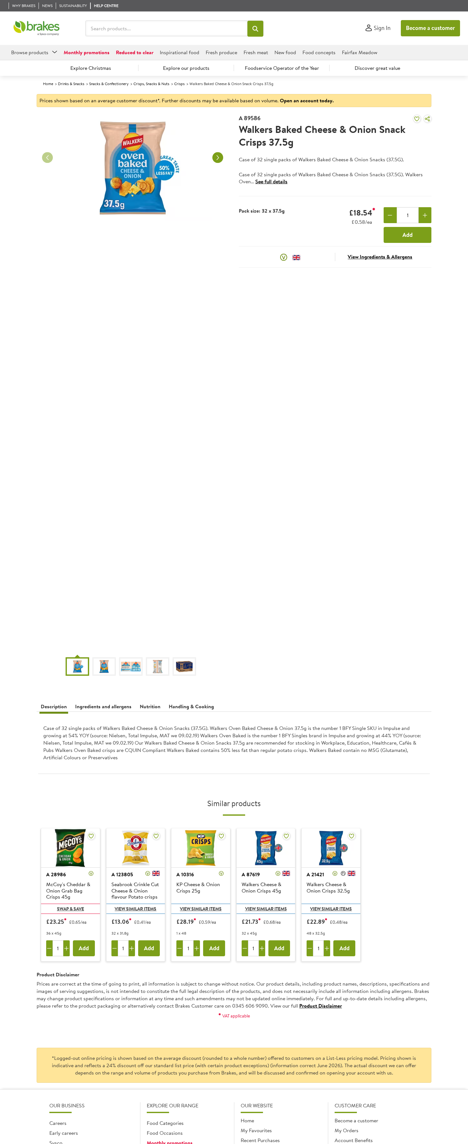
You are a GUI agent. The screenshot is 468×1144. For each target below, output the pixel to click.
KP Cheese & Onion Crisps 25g (198, 887)
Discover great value (377, 67)
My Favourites (256, 1130)
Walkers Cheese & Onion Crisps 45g (261, 887)
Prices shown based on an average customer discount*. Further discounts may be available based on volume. (186, 100)
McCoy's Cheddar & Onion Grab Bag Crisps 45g (68, 890)
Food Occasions (165, 1132)
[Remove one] (390, 215)
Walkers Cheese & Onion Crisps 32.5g (328, 887)
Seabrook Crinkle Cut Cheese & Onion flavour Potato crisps (135, 890)
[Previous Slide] (47, 157)
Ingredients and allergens (103, 706)
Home (48, 83)
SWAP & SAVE (70, 909)
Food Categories (165, 1122)
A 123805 (122, 874)
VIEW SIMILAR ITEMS (135, 909)
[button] (255, 29)
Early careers (63, 1132)
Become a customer (430, 28)
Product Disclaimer (320, 1005)
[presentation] (234, 745)
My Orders (346, 1130)
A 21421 (315, 874)
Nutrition (150, 706)
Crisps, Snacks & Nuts (151, 83)
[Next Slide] (217, 157)
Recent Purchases (260, 1140)
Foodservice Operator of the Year (282, 67)
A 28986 (56, 874)
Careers (58, 1122)
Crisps (179, 83)
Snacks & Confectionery (109, 83)
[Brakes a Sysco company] (36, 28)
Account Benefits (354, 1140)
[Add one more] (425, 215)
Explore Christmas (90, 67)
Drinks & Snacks (71, 83)
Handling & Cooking (191, 706)
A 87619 (251, 874)
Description (54, 706)
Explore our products (186, 67)
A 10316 (185, 874)
